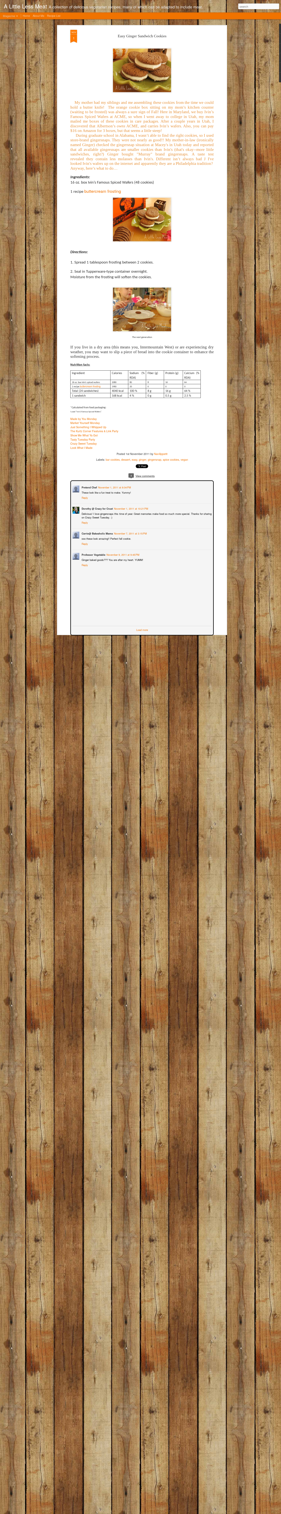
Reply (84, 497)
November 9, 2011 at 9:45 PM (122, 554)
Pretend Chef (89, 487)
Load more (142, 629)
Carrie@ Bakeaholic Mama (96, 533)
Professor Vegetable (93, 554)
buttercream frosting (102, 191)
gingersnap (154, 459)
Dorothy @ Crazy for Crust (96, 508)
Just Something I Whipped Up (88, 427)
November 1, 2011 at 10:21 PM (131, 508)
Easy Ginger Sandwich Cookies (142, 36)
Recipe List (53, 16)
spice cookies (171, 459)
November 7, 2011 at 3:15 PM (130, 533)
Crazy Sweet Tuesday (83, 443)
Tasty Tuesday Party (82, 439)
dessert (125, 459)
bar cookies (113, 459)
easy (134, 459)
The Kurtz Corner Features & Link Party (94, 431)
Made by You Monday (83, 419)
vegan (184, 459)
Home (26, 16)
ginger (142, 459)
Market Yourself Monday (85, 423)
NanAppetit (160, 454)
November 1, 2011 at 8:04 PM (114, 487)
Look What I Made (81, 448)
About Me (38, 16)
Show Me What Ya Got (84, 435)
